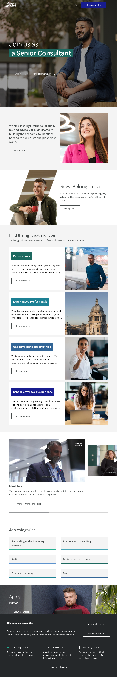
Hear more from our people (27, 503)
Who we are (20, 150)
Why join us (70, 208)
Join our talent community (35, 73)
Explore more (23, 280)
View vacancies (93, 5)
